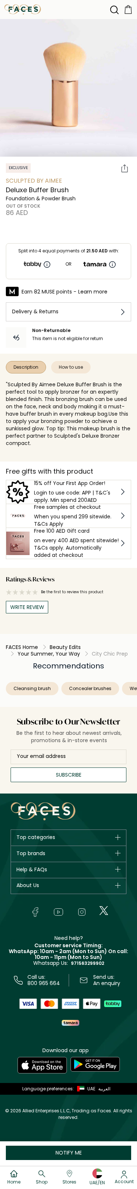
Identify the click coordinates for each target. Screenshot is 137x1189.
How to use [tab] (71, 367)
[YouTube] (58, 912)
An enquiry (106, 983)
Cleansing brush (32, 688)
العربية (104, 1089)
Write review (27, 607)
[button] (84, 1089)
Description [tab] (26, 367)
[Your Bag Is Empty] (128, 9)
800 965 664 (43, 983)
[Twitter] (103, 910)
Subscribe (68, 774)
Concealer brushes (90, 688)
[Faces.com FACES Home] (22, 9)
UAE (91, 1089)
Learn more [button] (92, 291)
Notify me (69, 1152)
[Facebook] (35, 912)
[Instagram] (82, 912)
